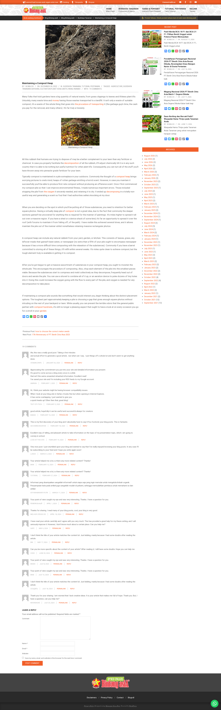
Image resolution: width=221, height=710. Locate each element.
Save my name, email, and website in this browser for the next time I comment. (53, 658)
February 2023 (150, 264)
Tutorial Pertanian (91, 86)
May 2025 (148, 197)
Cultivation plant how (50, 89)
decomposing (113, 191)
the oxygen (49, 191)
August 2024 (149, 223)
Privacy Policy (89, 706)
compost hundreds (43, 307)
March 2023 (149, 261)
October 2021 (150, 300)
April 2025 (148, 200)
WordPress (133, 706)
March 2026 (149, 172)
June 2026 (148, 162)
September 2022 (151, 280)
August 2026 (149, 156)
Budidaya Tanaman (72, 86)
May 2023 (148, 255)
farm (70, 89)
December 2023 (150, 242)
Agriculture (117, 86)
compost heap (123, 176)
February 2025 (150, 207)
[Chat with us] (214, 703)
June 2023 (148, 252)
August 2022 (149, 284)
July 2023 (148, 248)
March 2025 (149, 204)
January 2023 (149, 268)
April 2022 (148, 287)
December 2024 (150, 213)
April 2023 (148, 258)
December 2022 (150, 271)
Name (25, 643)
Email (24, 649)
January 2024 (149, 239)
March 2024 (149, 232)
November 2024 (150, 216)
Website (25, 653)
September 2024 (151, 220)
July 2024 (148, 226)
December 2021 (150, 296)
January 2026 (149, 178)
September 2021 (151, 303)
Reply (80, 363)
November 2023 (150, 245)
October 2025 (150, 184)
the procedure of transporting (89, 104)
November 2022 (150, 274)
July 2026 (148, 159)
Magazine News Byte (113, 706)
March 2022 (149, 290)
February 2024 (150, 236)
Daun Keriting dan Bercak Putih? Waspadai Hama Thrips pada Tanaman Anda (181, 119)
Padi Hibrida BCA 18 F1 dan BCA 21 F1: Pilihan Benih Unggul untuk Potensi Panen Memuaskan (180, 34)
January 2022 (149, 293)
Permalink (68, 363)
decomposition (71, 163)
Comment (25, 619)
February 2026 (150, 175)
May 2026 (148, 165)
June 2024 (148, 229)
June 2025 (148, 194)
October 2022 (150, 277)
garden (43, 311)
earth (64, 89)
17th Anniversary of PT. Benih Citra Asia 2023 (51, 334)
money (55, 100)
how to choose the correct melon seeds (52, 331)
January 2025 (149, 210)
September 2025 (151, 188)
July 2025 (148, 191)
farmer (77, 89)
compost (69, 211)
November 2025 (150, 181)
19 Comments (95, 89)
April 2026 (148, 168)
